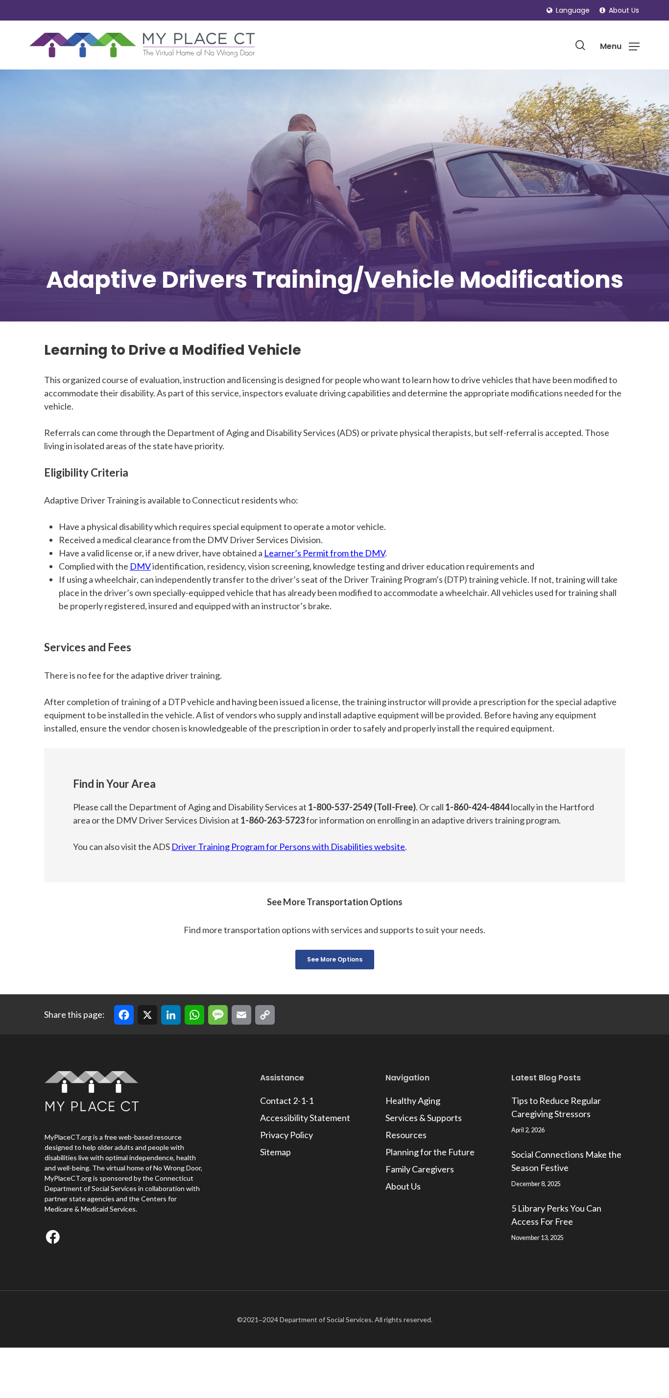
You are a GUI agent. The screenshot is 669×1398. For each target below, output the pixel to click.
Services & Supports (423, 1117)
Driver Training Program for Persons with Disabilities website (288, 846)
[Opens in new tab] (55, 1239)
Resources (406, 1134)
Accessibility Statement (305, 1117)
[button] (568, 10)
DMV (140, 566)
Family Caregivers (419, 1169)
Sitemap (275, 1151)
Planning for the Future (430, 1151)
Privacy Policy (286, 1134)
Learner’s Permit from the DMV (324, 553)
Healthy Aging (412, 1100)
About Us (403, 1186)
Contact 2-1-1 (286, 1100)
